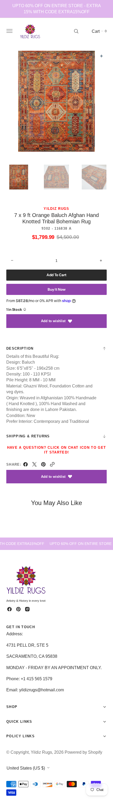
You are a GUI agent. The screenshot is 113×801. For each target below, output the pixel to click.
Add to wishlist (53, 321)
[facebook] (25, 465)
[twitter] (34, 465)
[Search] (76, 31)
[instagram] (27, 609)
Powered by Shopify (83, 752)
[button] (9, 31)
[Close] (100, 765)
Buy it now (56, 289)
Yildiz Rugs (41, 752)
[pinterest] (43, 465)
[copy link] (52, 465)
